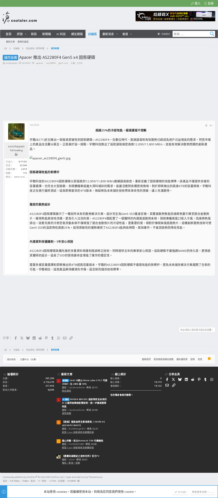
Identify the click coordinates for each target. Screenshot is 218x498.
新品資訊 (66, 390)
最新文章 (66, 374)
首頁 (200, 359)
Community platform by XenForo (33, 477)
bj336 (51, 389)
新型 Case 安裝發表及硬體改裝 (78, 432)
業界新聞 (66, 413)
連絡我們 (146, 359)
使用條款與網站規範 (164, 359)
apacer (39, 63)
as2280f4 (51, 63)
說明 (192, 359)
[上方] (205, 359)
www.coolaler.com (24, 176)
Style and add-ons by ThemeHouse (84, 477)
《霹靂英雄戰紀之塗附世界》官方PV (80, 455)
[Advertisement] (108, 91)
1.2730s (52, 480)
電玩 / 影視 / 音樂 (71, 462)
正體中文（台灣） (29, 359)
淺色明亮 (11, 359)
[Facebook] (213, 478)
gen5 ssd (63, 63)
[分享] (206, 125)
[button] (25, 34)
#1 (211, 125)
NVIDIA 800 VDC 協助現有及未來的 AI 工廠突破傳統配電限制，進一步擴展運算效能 (84, 403)
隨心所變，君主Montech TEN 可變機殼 (82, 440)
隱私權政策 (182, 359)
